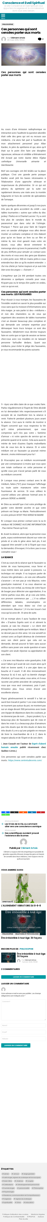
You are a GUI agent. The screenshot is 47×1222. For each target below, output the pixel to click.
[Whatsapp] (5, 815)
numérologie (9, 1188)
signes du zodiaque (23, 1199)
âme (19, 1202)
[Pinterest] (41, 812)
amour (16, 1174)
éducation (29, 1202)
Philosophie (7, 934)
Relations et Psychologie (27, 934)
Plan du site (23, 1219)
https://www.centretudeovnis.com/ (25, 760)
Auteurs (41, 1217)
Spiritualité (7, 902)
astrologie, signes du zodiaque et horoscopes (22, 1177)
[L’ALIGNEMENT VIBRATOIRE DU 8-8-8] (23, 888)
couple (30, 1181)
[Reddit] (23, 812)
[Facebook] (5, 812)
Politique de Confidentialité (13, 1217)
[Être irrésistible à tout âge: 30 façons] (23, 922)
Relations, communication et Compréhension (22, 1195)
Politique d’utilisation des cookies (15, 1214)
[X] (14, 812)
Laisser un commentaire (23, 977)
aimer (6, 1174)
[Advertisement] (23, 102)
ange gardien (29, 1174)
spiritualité (8, 1202)
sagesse (7, 1199)
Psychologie (9, 1192)
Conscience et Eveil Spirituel (23, 3)
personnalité (24, 1188)
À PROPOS (31, 1217)
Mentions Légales (38, 1214)
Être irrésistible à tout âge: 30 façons (21, 937)
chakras (20, 1181)
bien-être (8, 1181)
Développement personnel (28, 1184)
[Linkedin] (32, 812)
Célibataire (8, 1184)
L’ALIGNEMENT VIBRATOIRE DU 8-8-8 (21, 905)
